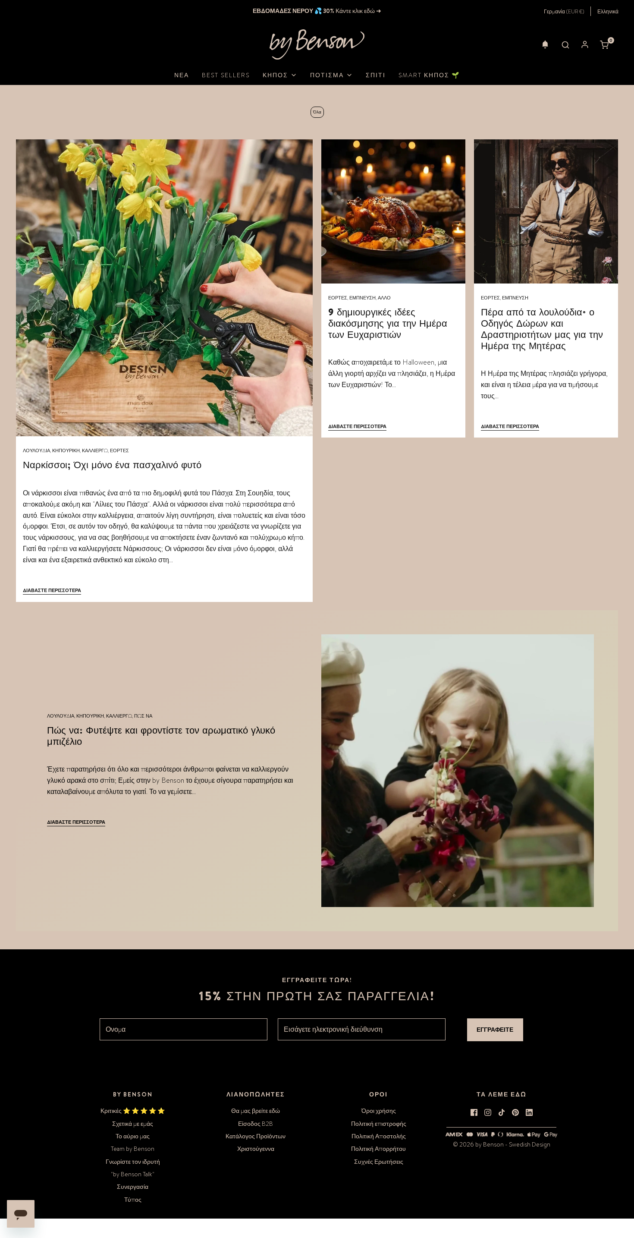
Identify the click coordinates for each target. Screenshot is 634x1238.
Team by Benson (132, 1148)
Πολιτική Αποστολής (379, 1136)
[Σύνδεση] (585, 44)
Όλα (317, 112)
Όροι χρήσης (378, 1110)
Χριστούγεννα (255, 1148)
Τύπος (132, 1199)
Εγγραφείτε (495, 1029)
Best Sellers (226, 75)
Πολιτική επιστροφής (378, 1123)
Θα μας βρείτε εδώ (255, 1110)
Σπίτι (376, 75)
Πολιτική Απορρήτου (378, 1148)
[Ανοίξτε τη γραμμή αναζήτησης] (565, 44)
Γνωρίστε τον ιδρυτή (133, 1161)
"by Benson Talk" (132, 1174)
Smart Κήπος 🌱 (429, 75)
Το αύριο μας (133, 1136)
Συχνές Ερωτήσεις (378, 1161)
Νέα (181, 75)
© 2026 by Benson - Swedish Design (501, 1144)
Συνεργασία (132, 1186)
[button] (545, 44)
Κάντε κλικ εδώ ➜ (357, 10)
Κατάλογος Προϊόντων (256, 1136)
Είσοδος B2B (255, 1123)
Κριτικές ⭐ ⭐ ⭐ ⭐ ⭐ (132, 1110)
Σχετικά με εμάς (132, 1123)
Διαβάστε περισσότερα (52, 590)
